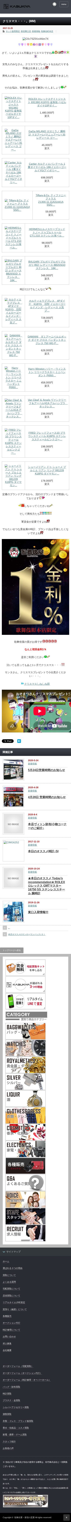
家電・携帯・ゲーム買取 (15, 1434)
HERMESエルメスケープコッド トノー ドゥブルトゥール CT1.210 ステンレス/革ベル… (47, 232)
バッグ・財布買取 (11, 1387)
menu (63, 4)
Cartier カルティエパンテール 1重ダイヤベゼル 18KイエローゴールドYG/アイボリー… (47, 167)
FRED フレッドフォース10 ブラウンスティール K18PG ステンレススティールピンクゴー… (47, 436)
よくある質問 (9, 1282)
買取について (9, 1275)
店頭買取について (11, 1295)
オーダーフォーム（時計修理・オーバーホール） (27, 1380)
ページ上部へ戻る (66, 1517)
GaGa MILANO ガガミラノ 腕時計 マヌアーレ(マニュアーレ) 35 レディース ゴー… (47, 134)
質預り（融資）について (15, 1309)
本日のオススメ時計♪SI (43, 851)
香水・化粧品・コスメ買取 (16, 1428)
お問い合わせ (9, 1336)
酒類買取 (7, 1414)
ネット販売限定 (13, 31)
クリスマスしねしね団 (37, 683)
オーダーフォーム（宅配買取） (18, 1366)
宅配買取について (11, 1288)
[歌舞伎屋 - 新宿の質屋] (17, 7)
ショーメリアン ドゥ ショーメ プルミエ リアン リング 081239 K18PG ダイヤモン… (47, 470)
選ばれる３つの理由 (12, 1268)
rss (54, 4)
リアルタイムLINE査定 (14, 1302)
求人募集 (7, 1343)
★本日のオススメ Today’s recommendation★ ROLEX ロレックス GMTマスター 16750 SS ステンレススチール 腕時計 (46, 886)
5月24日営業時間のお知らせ (46, 770)
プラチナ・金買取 (11, 1400)
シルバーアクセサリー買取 (16, 1407)
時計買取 (7, 1393)
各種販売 (7, 1316)
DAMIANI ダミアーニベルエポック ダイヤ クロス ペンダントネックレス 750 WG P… (47, 340)
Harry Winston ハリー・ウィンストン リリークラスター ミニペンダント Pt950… (47, 372)
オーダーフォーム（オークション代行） (22, 1373)
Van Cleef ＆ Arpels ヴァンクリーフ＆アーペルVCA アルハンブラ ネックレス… (48, 403)
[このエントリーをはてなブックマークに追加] (19, 742)
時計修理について (11, 1330)
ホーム (6, 1261)
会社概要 (7, 1350)
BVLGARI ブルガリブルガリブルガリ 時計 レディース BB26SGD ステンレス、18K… (47, 265)
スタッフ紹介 (9, 1441)
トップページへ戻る (12, 950)
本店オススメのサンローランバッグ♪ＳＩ (26, 934)
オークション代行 (11, 1323)
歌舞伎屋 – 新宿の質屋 (24, 1517)
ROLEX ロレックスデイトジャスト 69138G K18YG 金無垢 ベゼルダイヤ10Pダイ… (47, 102)
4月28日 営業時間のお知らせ (47, 797)
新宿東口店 (26, 31)
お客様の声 (8, 1448)
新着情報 (36, 31)
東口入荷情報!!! (38, 912)
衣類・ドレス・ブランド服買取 (18, 1421)
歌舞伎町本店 (47, 31)
